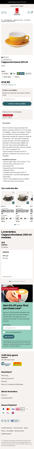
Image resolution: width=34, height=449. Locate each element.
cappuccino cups (17, 20)
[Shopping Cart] (32, 12)
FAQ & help (4, 375)
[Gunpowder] (2, 218)
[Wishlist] (29, 12)
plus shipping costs (11, 84)
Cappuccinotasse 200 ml (8, 21)
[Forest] (6, 218)
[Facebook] (8, 421)
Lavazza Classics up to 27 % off (16, 2)
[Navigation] (2, 12)
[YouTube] (2, 421)
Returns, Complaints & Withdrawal (12, 384)
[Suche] (5, 12)
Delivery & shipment (7, 378)
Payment (4, 381)
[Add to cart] (13, 203)
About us (4, 395)
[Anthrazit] (10, 218)
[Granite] (17, 218)
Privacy (3, 431)
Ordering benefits (6, 398)
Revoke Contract (19, 431)
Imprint (26, 428)
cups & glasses (8, 20)
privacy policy (17, 332)
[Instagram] (5, 421)
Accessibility (10, 431)
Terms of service (18, 428)
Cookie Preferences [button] (6, 428)
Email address (7, 325)
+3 (13, 218)
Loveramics (27, 20)
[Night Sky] (31, 218)
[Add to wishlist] (13, 193)
